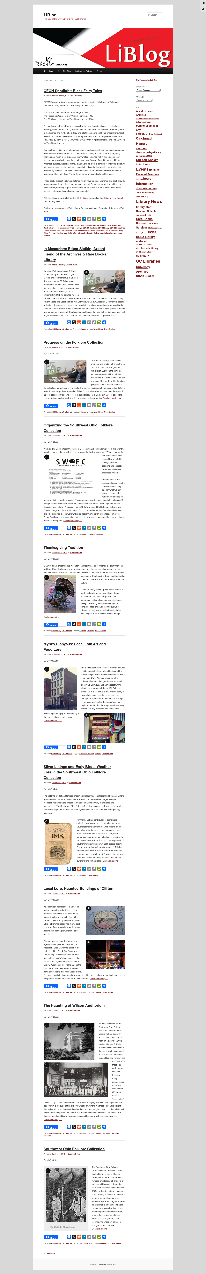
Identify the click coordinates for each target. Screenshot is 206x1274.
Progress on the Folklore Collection (74, 342)
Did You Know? (147, 160)
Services (142, 227)
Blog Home (48, 71)
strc (160, 228)
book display (141, 118)
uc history (142, 255)
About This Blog (64, 71)
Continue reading (112, 398)
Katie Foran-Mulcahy (73, 95)
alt (86, 272)
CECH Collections (90, 228)
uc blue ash (141, 240)
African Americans (88, 225)
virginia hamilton (106, 233)
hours (147, 178)
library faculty (142, 196)
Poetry (148, 215)
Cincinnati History (86, 753)
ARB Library (56, 329)
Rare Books (144, 219)
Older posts (49, 1253)
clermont (141, 148)
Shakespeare (153, 228)
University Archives (95, 329)
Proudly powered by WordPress (103, 1264)
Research (141, 223)
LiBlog (50, 15)
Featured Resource (147, 174)
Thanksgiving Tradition (63, 547)
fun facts (139, 179)
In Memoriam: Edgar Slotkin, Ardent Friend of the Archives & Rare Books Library (75, 254)
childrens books (50, 230)
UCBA (152, 232)
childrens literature (64, 230)
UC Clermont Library (144, 252)
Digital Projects (143, 164)
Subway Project (141, 233)
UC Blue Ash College (143, 244)
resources (153, 223)
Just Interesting (102, 1243)
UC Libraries (68, 225)
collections (141, 155)
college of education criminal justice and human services (95, 230)
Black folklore (49, 228)
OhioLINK (107, 197)
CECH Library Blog (117, 228)
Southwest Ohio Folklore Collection (74, 1148)
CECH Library (83, 197)
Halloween (106, 1133)
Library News (149, 201)
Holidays (90, 630)
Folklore (52, 233)
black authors (102, 225)
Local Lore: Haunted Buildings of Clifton (78, 888)
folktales (59, 233)
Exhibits (154, 169)
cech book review (62, 228)
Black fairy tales (114, 225)
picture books (83, 233)
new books (140, 215)
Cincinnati (158, 134)
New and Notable (146, 211)
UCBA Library (145, 237)
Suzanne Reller (71, 264)
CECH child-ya (76, 228)
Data (149, 155)
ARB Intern (83, 1243)
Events (142, 169)
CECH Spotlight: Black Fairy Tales (73, 90)
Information (144, 183)
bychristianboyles (152, 118)
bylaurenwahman (143, 122)
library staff (143, 207)
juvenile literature (70, 233)
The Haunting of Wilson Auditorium (74, 1005)
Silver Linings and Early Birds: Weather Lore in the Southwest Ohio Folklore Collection (77, 772)
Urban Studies (109, 329)
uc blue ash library (147, 248)
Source (99, 71)
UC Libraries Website (83, 71)
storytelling (94, 233)
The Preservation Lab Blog (146, 80)
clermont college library (148, 152)
